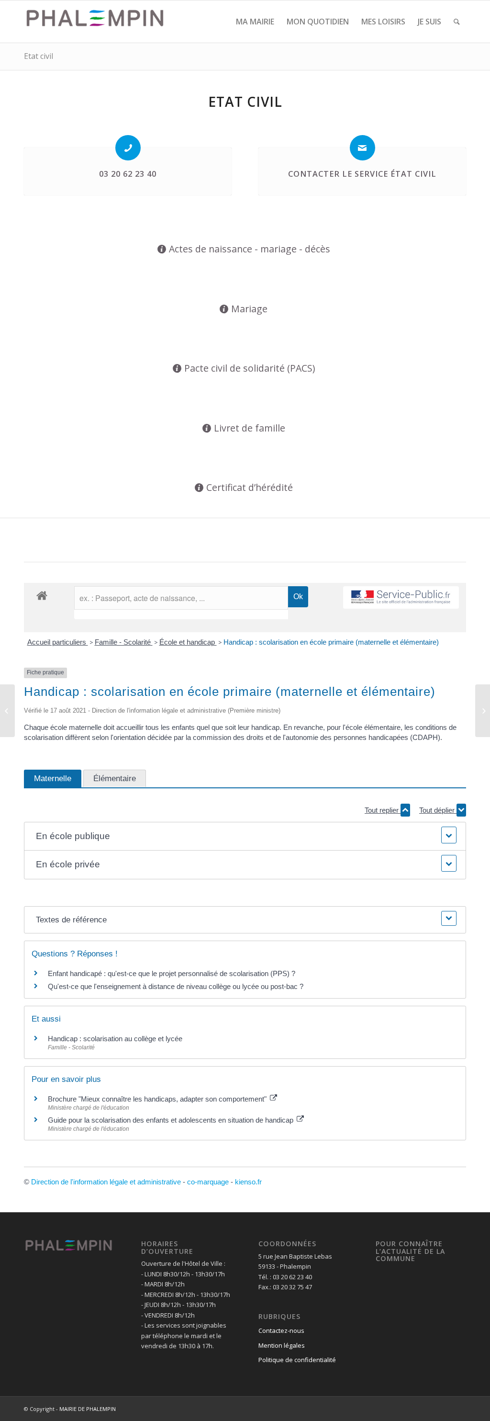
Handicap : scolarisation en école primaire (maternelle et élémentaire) (331, 642)
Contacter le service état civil (362, 174)
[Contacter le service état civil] (362, 147)
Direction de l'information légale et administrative (106, 1182)
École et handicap (188, 642)
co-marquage (208, 1182)
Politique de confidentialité (297, 1359)
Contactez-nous (281, 1330)
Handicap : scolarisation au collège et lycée (115, 1038)
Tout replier (383, 810)
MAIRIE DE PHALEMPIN (87, 1408)
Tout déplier (438, 810)
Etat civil (38, 56)
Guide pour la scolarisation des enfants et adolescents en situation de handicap (171, 1120)
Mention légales (281, 1345)
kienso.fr (248, 1182)
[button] (245, 836)
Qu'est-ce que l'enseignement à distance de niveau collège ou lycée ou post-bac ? (175, 986)
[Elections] (7, 710)
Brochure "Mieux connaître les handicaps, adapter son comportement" (158, 1099)
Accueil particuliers (57, 642)
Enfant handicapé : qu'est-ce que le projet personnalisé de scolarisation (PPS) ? (171, 973)
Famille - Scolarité (124, 642)
